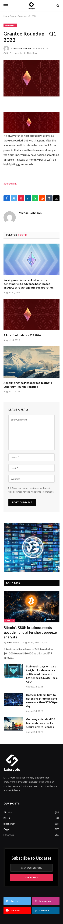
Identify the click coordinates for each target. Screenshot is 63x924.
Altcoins (8, 812)
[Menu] (6, 6)
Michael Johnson (23, 48)
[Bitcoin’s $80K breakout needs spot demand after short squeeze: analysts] (31, 606)
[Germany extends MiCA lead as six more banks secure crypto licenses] (13, 724)
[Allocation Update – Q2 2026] (31, 314)
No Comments (14, 53)
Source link (10, 183)
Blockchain (9, 823)
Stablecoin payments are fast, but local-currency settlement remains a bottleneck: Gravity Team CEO (42, 674)
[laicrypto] (31, 5)
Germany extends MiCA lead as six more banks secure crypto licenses (40, 723)
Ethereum (10, 25)
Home (6, 16)
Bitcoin (7, 817)
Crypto (9, 620)
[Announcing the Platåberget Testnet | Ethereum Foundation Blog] (31, 362)
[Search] (57, 6)
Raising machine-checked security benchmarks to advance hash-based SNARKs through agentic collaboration (29, 283)
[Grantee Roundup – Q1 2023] (31, 78)
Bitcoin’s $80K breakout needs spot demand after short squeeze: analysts (31, 632)
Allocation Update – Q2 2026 (22, 335)
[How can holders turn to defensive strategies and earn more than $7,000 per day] (13, 699)
